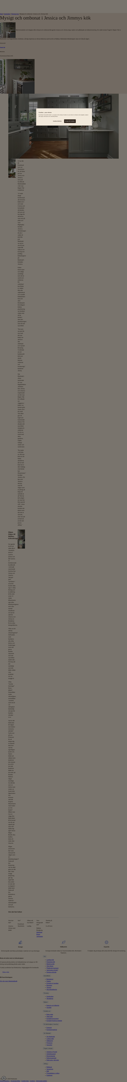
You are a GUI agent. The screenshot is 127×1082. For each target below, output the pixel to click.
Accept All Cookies (70, 121)
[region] (64, 117)
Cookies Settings (57, 121)
